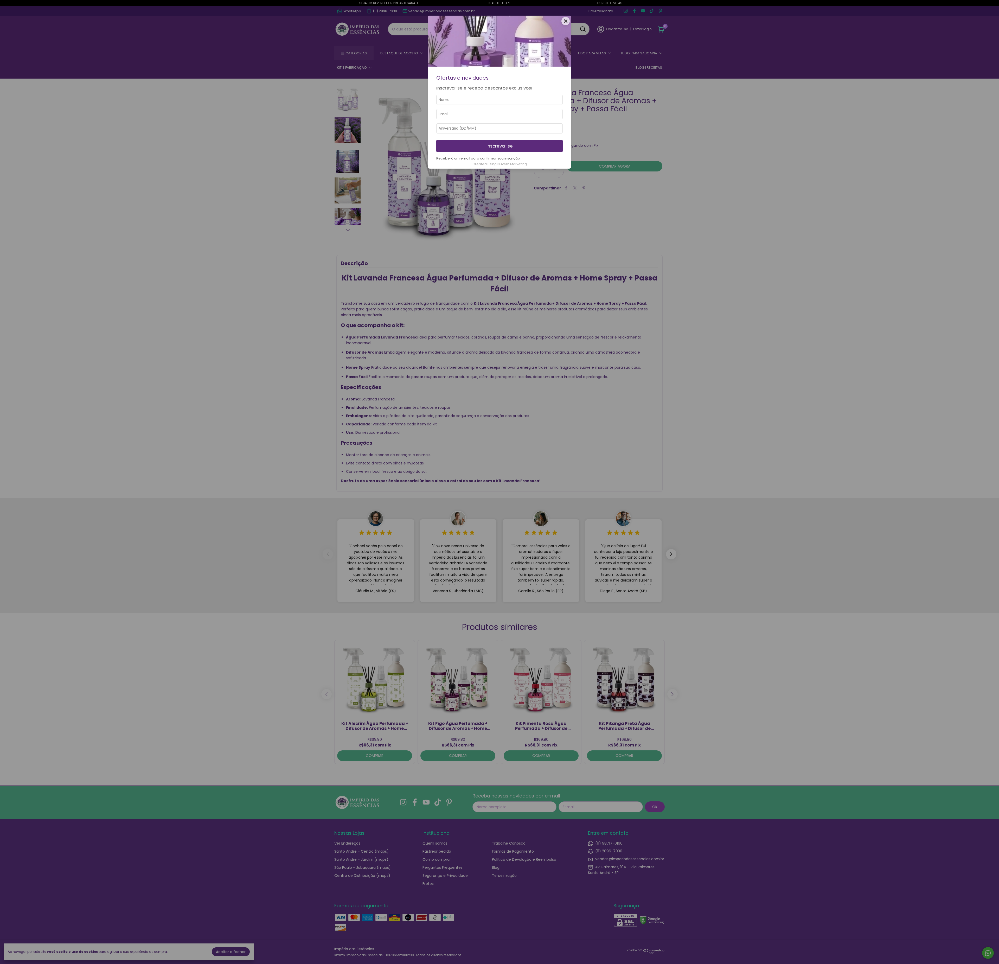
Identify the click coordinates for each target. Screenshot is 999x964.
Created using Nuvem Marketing (499, 164)
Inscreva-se (499, 146)
